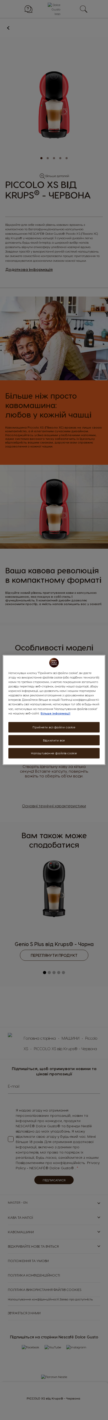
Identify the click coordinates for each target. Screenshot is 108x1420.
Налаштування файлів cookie (54, 753)
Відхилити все (54, 740)
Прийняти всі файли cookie (54, 727)
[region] (54, 710)
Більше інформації (55, 713)
